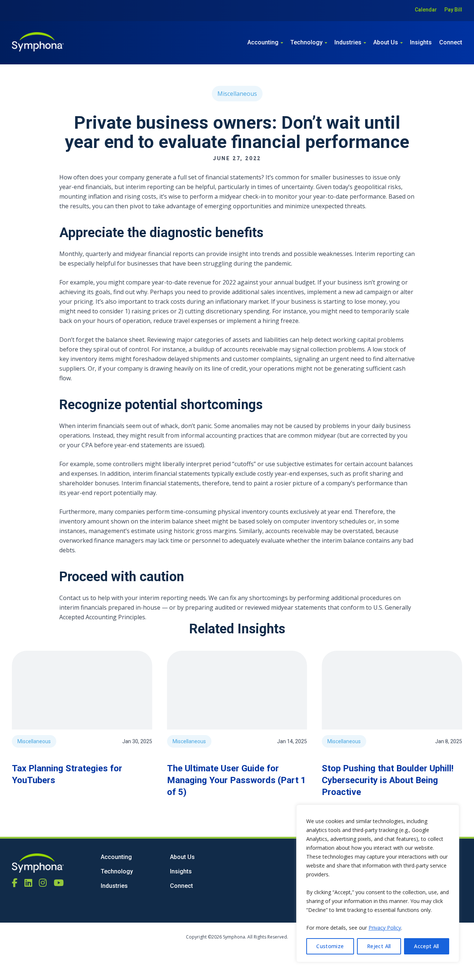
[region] (377, 883)
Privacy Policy (384, 927)
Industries (347, 42)
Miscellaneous (237, 94)
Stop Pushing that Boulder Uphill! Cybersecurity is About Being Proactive (388, 780)
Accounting (262, 42)
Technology (306, 42)
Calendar (426, 10)
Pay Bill (453, 10)
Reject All (379, 946)
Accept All (426, 946)
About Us (385, 42)
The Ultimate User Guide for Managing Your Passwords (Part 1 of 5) (236, 780)
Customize (330, 946)
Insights (421, 42)
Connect (450, 42)
